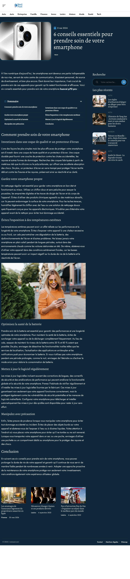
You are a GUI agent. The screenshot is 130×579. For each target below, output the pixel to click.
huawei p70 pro (68, 89)
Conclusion (49, 124)
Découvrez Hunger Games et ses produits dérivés (42, 507)
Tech (56, 55)
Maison (111, 131)
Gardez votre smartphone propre (16, 115)
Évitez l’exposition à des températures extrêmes (62, 115)
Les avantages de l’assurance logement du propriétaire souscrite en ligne (12, 510)
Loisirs (33, 512)
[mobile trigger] (5, 5)
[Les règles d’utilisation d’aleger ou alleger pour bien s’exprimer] (99, 101)
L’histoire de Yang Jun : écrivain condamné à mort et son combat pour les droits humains (117, 121)
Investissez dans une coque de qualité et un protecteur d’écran (61, 109)
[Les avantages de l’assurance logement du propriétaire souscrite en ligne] (13, 495)
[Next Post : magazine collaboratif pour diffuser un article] (18, 5)
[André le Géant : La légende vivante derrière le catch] (99, 155)
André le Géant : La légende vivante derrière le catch (116, 157)
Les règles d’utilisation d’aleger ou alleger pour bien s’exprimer (117, 103)
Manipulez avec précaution (14, 124)
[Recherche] (125, 6)
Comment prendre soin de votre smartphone (20, 107)
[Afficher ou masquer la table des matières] (50, 101)
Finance (4, 517)
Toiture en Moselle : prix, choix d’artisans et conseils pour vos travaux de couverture (117, 140)
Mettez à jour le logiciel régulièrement (59, 119)
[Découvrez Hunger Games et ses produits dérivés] (43, 495)
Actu (110, 95)
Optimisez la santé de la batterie (16, 119)
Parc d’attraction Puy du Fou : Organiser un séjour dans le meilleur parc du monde (73, 508)
